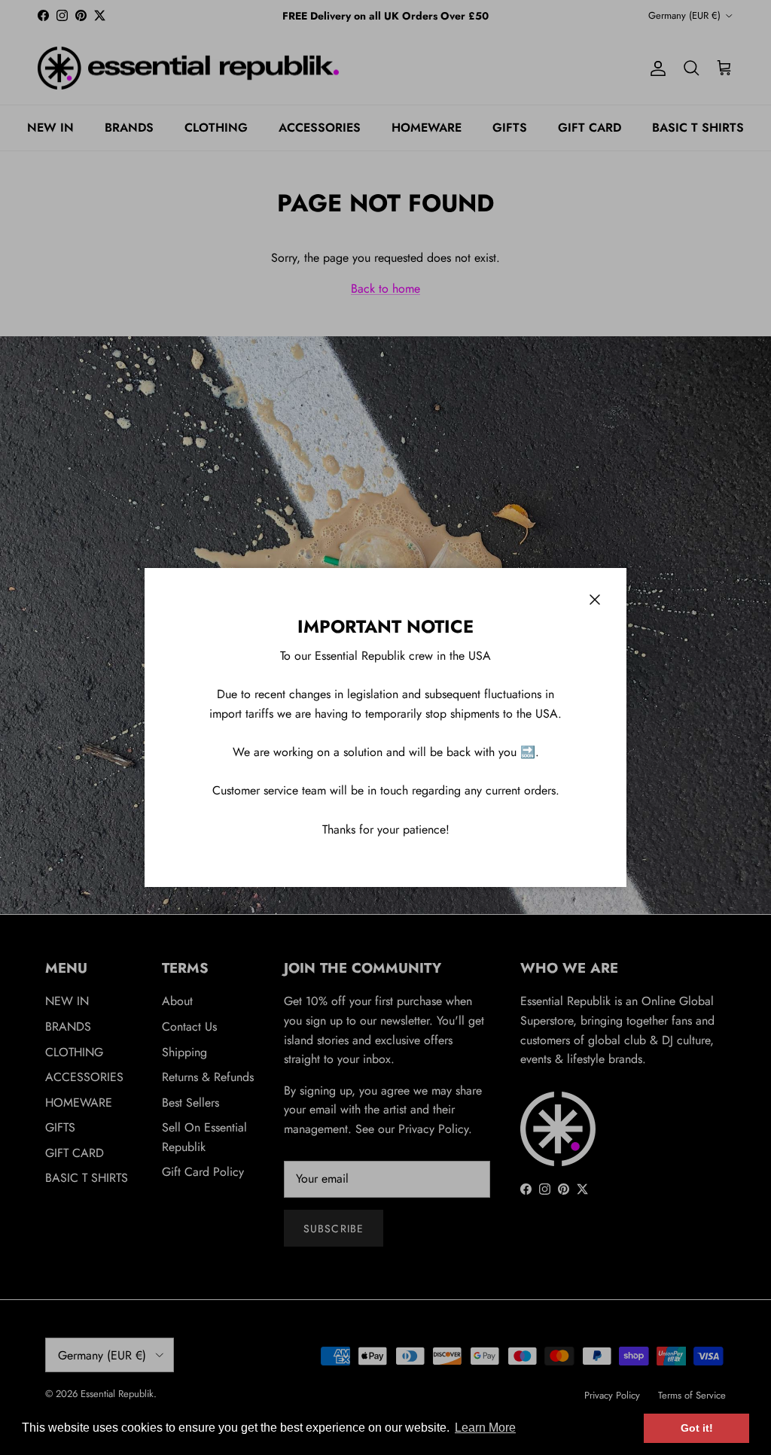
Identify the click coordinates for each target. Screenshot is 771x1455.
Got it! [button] (697, 1428)
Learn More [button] (485, 1427)
